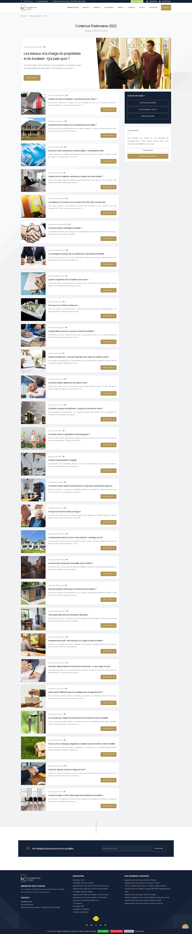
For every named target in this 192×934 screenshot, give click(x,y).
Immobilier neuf (73, 7)
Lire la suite (31, 78)
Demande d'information (148, 156)
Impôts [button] (120, 7)
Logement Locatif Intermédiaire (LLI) (86, 900)
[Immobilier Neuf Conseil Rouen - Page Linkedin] (91, 925)
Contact (166, 7)
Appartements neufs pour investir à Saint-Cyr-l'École (144, 903)
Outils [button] (142, 7)
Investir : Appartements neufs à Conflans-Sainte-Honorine (145, 886)
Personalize (129, 931)
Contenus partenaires (80, 912)
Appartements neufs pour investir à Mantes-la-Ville (143, 900)
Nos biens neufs (79, 880)
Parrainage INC (78, 906)
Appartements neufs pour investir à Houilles (140, 894)
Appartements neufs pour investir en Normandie (90, 889)
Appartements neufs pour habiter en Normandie (90, 897)
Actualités (153, 7)
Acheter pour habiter (148, 103)
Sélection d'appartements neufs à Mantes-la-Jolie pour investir (147, 897)
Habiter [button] (97, 7)
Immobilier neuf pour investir (83, 883)
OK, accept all (103, 931)
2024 (104, 31)
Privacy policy (139, 931)
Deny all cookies (116, 931)
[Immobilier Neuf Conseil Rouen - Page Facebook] (87, 925)
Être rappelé (148, 150)
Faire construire (147, 116)
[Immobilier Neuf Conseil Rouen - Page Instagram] (96, 925)
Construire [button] (108, 7)
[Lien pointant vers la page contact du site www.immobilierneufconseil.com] (185, 927)
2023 (99, 31)
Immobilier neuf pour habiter (83, 892)
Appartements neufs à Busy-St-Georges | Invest (142, 883)
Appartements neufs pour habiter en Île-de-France (91, 894)
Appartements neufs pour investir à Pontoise (141, 880)
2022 (94, 31)
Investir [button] (86, 7)
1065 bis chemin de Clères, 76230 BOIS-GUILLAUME (40, 907)
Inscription (158, 848)
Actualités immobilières (81, 909)
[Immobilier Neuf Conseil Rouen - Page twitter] (100, 925)
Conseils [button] (131, 7)
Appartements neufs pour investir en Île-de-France (91, 886)
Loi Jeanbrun (77, 903)
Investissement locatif (148, 109)
